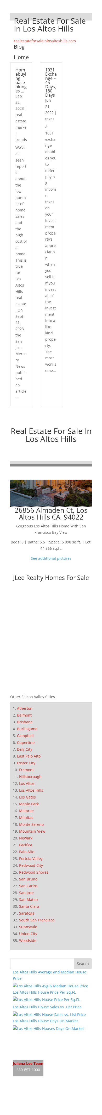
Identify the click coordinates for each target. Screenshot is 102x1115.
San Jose (26, 892)
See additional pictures (51, 558)
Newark (25, 838)
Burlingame (27, 728)
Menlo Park (29, 803)
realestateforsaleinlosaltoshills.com (45, 40)
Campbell (25, 735)
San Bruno (28, 879)
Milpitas (26, 817)
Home (21, 57)
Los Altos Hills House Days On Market (45, 1020)
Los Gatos (27, 797)
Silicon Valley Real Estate (47, 1092)
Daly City (24, 749)
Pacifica (25, 844)
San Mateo (28, 899)
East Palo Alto (29, 756)
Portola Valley (31, 858)
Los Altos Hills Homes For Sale (39, 1044)
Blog (19, 46)
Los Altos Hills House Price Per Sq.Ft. (44, 992)
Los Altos (27, 783)
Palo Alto (26, 851)
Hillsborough (30, 776)
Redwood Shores (33, 872)
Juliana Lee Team (28, 1063)
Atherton (24, 708)
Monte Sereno (31, 824)
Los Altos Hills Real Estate (35, 1034)
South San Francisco (36, 919)
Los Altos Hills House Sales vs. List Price (47, 1006)
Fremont (26, 769)
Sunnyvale (28, 926)
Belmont (24, 715)
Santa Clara (29, 906)
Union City (28, 933)
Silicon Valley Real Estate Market (41, 1111)
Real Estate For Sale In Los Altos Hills (51, 435)
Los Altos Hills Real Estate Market (42, 1054)
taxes (49, 118)
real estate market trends (21, 127)
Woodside (27, 940)
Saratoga (27, 913)
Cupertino (26, 742)
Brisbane (25, 721)
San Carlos (28, 885)
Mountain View (32, 831)
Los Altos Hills (31, 790)
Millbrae (26, 810)
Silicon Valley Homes (51, 1102)
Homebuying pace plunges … (21, 80)
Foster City (26, 762)
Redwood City (31, 865)
